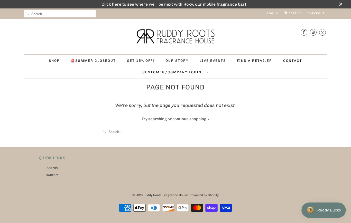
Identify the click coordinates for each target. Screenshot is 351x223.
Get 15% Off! (140, 61)
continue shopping (189, 119)
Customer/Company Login (173, 72)
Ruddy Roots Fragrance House (165, 195)
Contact (292, 61)
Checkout (316, 13)
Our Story (177, 61)
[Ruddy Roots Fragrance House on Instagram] (313, 32)
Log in (272, 13)
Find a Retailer (254, 61)
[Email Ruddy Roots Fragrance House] (322, 32)
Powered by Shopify (204, 195)
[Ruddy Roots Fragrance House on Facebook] (304, 32)
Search (52, 168)
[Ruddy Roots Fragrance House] (175, 37)
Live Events (213, 61)
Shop (54, 61)
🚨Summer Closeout (93, 61)
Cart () (295, 13)
